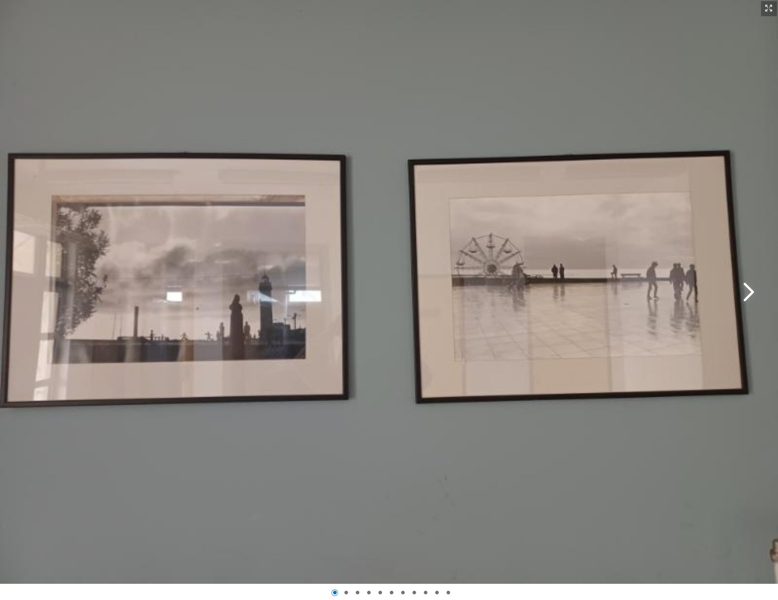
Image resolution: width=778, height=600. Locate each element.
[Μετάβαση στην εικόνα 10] (437, 592)
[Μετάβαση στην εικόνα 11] (448, 592)
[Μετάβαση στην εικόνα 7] (403, 592)
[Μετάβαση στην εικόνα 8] (414, 592)
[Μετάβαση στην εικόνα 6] (391, 592)
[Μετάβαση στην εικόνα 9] (425, 592)
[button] (769, 8)
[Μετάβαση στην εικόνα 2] (346, 592)
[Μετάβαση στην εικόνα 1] (334, 592)
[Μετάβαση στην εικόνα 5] (380, 592)
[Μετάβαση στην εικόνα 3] (357, 592)
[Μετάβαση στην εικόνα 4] (368, 592)
